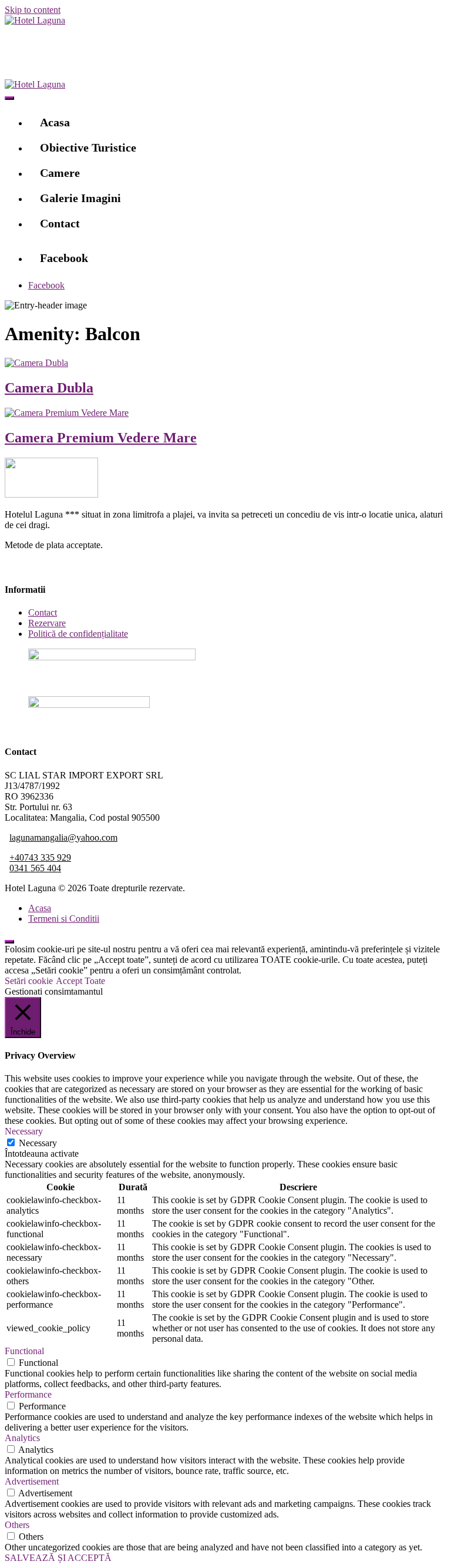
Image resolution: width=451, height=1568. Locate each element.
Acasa (55, 122)
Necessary (38, 1143)
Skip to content (32, 10)
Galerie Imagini (80, 198)
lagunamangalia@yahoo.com (63, 837)
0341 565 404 (35, 868)
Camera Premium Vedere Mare (101, 437)
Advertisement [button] (32, 1481)
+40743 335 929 (40, 857)
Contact (60, 223)
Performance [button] (28, 1394)
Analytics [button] (22, 1438)
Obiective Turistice (88, 147)
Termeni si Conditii (63, 919)
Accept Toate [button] (80, 981)
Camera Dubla (49, 387)
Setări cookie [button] (29, 981)
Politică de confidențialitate (78, 634)
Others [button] (17, 1525)
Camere (60, 172)
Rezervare (47, 623)
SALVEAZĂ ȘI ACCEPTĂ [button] (58, 1558)
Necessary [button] (24, 1131)
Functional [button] (24, 1351)
